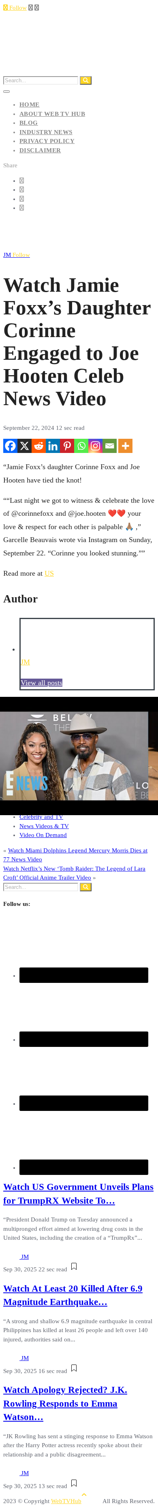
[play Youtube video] (79, 756)
